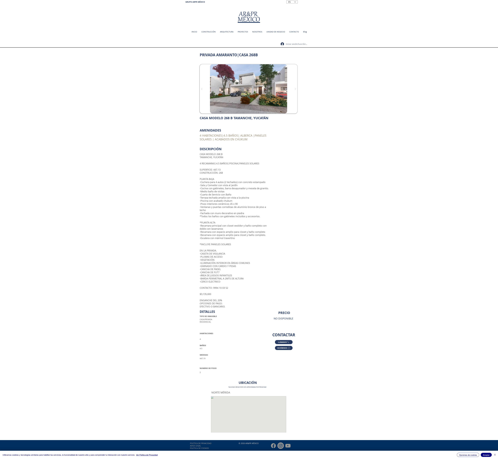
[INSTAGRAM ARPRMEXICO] (280, 445)
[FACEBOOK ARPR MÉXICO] (273, 445)
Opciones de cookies (468, 455)
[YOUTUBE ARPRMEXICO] (288, 445)
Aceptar (486, 455)
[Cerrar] (494, 455)
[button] (275, 32)
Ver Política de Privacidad (147, 454)
